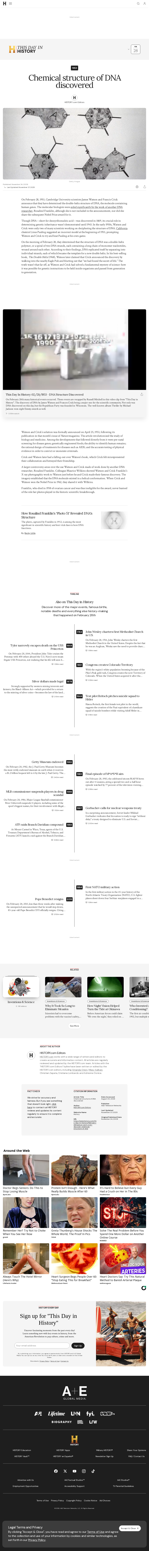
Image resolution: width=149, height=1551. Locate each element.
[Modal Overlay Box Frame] (74, 775)
